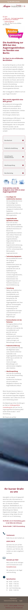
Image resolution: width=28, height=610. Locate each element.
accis (15, 605)
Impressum (13, 598)
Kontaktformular (11, 567)
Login (20, 601)
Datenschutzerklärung (10, 601)
